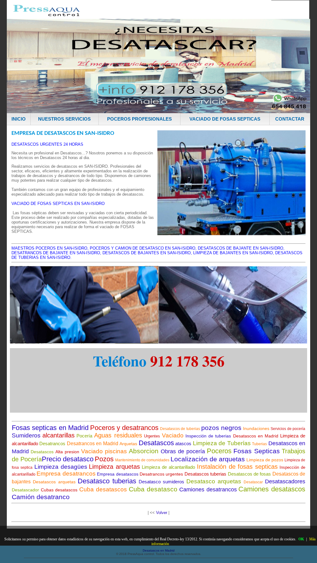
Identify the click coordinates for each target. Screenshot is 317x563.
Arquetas (128, 443)
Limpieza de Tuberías (222, 443)
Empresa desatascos (117, 474)
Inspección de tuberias (208, 435)
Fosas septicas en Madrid (50, 428)
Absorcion (143, 450)
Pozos (104, 459)
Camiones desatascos (271, 489)
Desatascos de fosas (249, 474)
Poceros (219, 451)
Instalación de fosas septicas (237, 466)
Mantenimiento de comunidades (142, 460)
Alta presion (67, 451)
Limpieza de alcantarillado (168, 467)
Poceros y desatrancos (124, 428)
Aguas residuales (118, 435)
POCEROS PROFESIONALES (139, 119)
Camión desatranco (41, 496)
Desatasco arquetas (213, 481)
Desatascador (25, 489)
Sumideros (26, 435)
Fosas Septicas (256, 450)
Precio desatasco (67, 459)
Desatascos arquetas (54, 481)
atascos (183, 443)
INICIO (18, 119)
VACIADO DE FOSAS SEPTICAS (224, 119)
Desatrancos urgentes (161, 474)
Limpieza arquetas (114, 466)
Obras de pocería (183, 451)
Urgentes (152, 436)
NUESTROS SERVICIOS (64, 119)
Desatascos (156, 443)
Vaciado (173, 435)
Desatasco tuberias (107, 481)
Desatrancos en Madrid (92, 443)
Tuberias (259, 444)
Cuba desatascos (103, 489)
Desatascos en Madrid (255, 435)
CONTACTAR (289, 119)
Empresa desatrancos (66, 473)
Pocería (84, 435)
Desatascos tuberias (205, 474)
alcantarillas (58, 435)
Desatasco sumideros (161, 481)
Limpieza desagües (60, 466)
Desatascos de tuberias (180, 429)
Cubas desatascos (59, 489)
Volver (161, 512)
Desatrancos (52, 443)
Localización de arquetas (208, 459)
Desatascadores (285, 481)
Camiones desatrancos (208, 489)
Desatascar (253, 482)
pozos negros (221, 427)
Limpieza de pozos (264, 459)
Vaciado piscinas (104, 451)
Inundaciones (256, 428)
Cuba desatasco (153, 489)
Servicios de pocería (288, 429)
